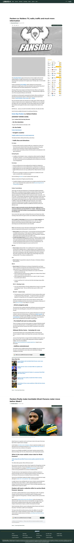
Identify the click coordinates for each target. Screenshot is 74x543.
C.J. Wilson (32, 98)
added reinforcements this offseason (25, 499)
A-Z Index (38, 537)
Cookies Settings (49, 537)
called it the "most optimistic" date (24, 478)
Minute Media (6, 540)
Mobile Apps (59, 533)
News (13, 1)
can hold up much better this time (37, 513)
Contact (37, 533)
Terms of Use (48, 535)
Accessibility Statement (27, 537)
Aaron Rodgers (23, 84)
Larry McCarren (16, 317)
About (13, 533)
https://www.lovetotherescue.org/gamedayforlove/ (25, 342)
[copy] (18, 25)
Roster (29, 1)
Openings (24, 533)
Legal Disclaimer (15, 537)
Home (13, 390)
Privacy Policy (39, 535)
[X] (68, 1)
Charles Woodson (18, 98)
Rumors (16, 1)
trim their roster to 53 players (24, 445)
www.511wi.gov (19, 302)
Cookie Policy (59, 535)
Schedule (20, 1)
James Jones (25, 98)
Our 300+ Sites (49, 533)
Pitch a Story (25, 535)
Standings (25, 1)
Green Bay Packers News (19, 390)
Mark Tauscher (39, 314)
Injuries (33, 1)
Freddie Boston (14, 403)
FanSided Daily (15, 535)
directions (21, 176)
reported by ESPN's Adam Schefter (36, 446)
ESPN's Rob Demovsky (31, 468)
